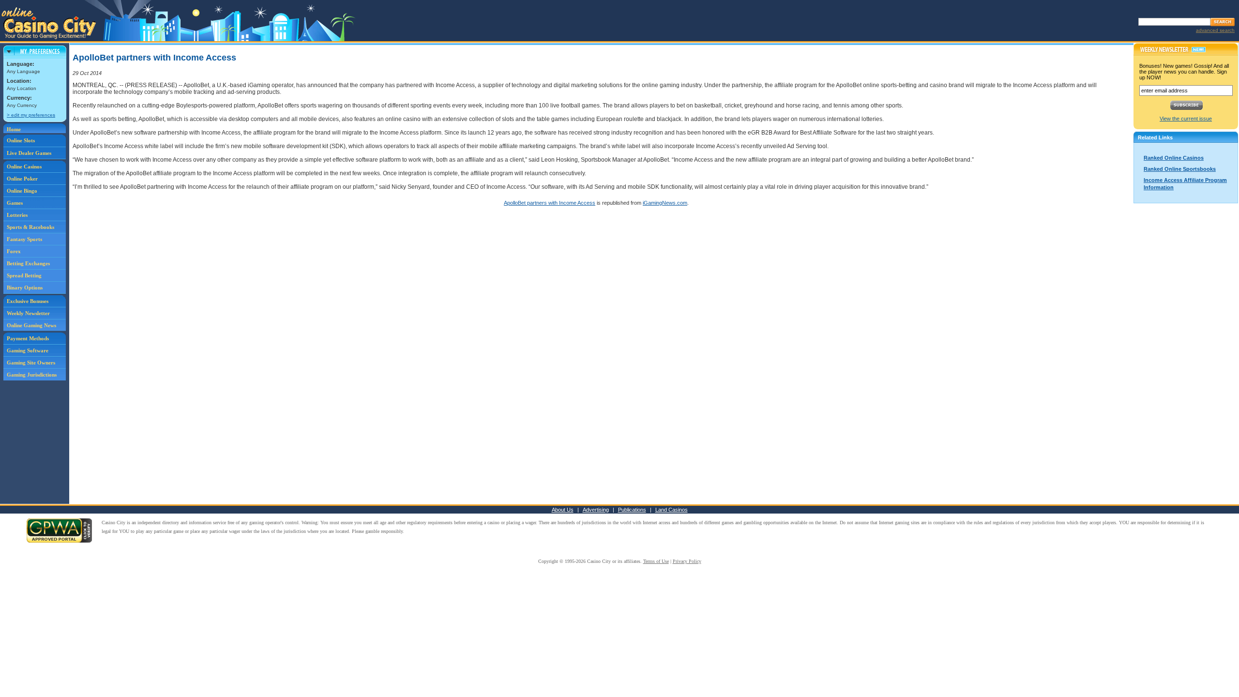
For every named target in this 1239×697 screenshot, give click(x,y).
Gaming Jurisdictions (32, 375)
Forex (14, 251)
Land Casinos (671, 510)
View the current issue (1186, 118)
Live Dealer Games (29, 153)
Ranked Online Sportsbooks (1180, 169)
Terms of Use (656, 561)
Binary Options (25, 287)
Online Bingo (22, 191)
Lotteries (17, 215)
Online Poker (22, 179)
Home (14, 129)
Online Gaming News (31, 325)
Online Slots (21, 140)
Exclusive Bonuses (27, 301)
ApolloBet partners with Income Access (549, 203)
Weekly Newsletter (28, 313)
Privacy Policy (687, 561)
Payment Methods (28, 338)
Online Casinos (24, 166)
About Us (563, 510)
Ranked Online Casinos (1174, 158)
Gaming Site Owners (31, 362)
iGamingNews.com (665, 203)
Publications (632, 510)
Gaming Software (27, 350)
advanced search (1215, 30)
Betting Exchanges (28, 263)
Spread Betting (24, 275)
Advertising (596, 510)
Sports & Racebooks (30, 227)
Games (15, 203)
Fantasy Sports (24, 239)
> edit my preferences (31, 115)
